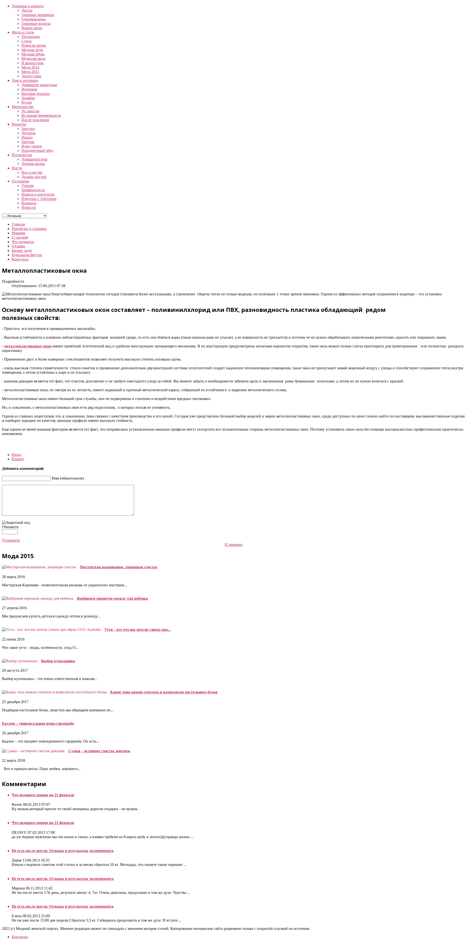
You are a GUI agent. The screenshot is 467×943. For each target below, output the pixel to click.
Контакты (20, 937)
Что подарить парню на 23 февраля (43, 795)
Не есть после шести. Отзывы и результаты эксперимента (63, 851)
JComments (233, 545)
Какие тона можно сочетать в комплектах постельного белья (163, 692)
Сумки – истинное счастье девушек (99, 751)
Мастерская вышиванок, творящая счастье (118, 567)
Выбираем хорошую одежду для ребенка (112, 598)
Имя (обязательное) (68, 478)
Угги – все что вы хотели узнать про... (137, 629)
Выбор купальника (58, 661)
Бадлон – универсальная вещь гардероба (38, 723)
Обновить (10, 527)
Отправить (11, 540)
